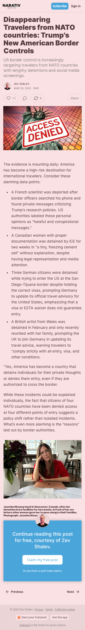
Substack (24, 625)
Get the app (60, 617)
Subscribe (60, 6)
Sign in (76, 6)
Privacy (39, 609)
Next (70, 592)
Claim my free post (42, 559)
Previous (17, 592)
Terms (49, 609)
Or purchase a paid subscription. (42, 571)
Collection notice (65, 609)
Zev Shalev (21, 83)
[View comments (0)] (24, 98)
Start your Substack (34, 617)
